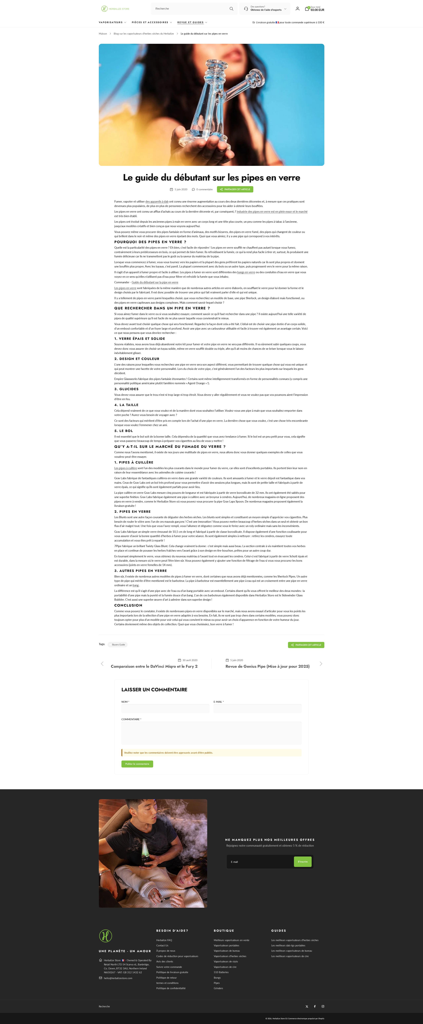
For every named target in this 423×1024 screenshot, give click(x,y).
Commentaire (131, 719)
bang (136, 585)
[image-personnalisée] (106, 942)
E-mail (219, 701)
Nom (125, 701)
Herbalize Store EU (280, 1018)
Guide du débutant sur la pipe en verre (155, 282)
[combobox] (194, 9)
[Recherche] (231, 8)
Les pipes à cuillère (125, 468)
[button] (314, 8)
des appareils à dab (157, 201)
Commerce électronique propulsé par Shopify (306, 1018)
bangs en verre (246, 272)
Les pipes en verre (125, 288)
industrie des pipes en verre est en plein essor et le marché (272, 211)
